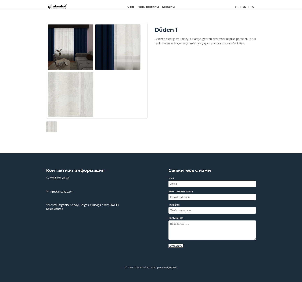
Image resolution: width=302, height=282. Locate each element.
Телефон (173, 204)
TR (236, 6)
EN (244, 6)
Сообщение (175, 218)
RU (252, 6)
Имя (171, 178)
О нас (130, 6)
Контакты (168, 6)
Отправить (176, 246)
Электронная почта (180, 191)
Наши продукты (148, 6)
